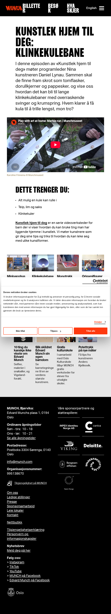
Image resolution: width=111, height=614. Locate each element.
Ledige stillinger (18, 497)
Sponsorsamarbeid (21, 506)
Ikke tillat (20, 331)
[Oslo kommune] (28, 592)
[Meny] (101, 8)
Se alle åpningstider (21, 438)
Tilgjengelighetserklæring (25, 529)
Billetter (31, 8)
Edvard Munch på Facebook (30, 580)
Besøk (53, 8)
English (91, 8)
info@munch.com (19, 461)
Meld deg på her (18, 550)
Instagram (17, 562)
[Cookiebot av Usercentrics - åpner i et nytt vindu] (95, 281)
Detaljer (98, 322)
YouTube (16, 571)
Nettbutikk (14, 522)
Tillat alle (90, 331)
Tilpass (54, 331)
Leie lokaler (15, 510)
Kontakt (12, 515)
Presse (12, 501)
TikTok (14, 566)
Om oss (12, 492)
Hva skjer (73, 8)
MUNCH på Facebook (25, 575)
